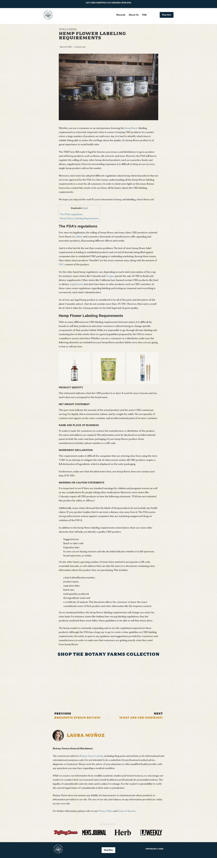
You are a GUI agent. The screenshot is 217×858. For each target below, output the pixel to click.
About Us (134, 15)
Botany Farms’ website (91, 756)
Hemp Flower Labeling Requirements (79, 218)
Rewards (120, 15)
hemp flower (131, 128)
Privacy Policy (105, 811)
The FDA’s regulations (71, 214)
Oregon (110, 276)
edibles (79, 237)
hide (85, 208)
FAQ (144, 15)
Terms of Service (126, 811)
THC (61, 264)
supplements (76, 284)
